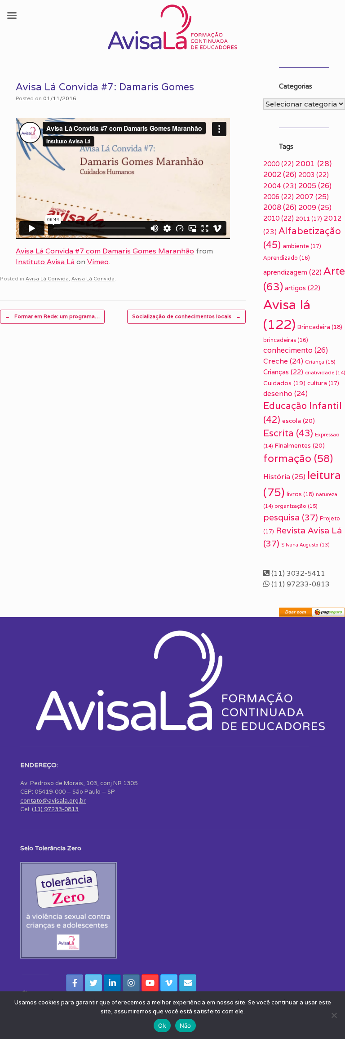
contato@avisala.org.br (53, 800)
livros (300, 494)
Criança (320, 361)
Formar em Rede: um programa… (52, 316)
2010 (278, 218)
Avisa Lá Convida (47, 278)
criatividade (325, 372)
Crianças (283, 372)
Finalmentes (299, 445)
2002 (279, 174)
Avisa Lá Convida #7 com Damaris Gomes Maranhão (105, 251)
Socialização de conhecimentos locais (186, 316)
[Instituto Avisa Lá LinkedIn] (112, 982)
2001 (314, 164)
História (284, 476)
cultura (323, 383)
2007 (312, 196)
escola (298, 421)
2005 (315, 186)
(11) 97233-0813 (55, 809)
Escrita (288, 433)
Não (185, 1025)
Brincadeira (319, 327)
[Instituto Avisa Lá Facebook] (74, 982)
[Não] (333, 1015)
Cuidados (284, 383)
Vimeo (98, 261)
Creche (283, 360)
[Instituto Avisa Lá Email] (187, 982)
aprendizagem (292, 272)
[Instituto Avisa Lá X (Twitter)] (93, 982)
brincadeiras (285, 340)
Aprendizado (286, 257)
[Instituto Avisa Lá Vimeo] (168, 982)
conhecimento (295, 350)
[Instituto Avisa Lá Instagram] (131, 982)
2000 (278, 164)
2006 (278, 196)
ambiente (302, 246)
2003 (313, 174)
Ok (162, 1025)
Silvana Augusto (305, 545)
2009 (315, 207)
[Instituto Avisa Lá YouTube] (150, 982)
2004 (279, 186)
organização (296, 505)
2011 (309, 218)
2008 (279, 207)
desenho (285, 393)
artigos (302, 288)
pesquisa (290, 517)
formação (298, 458)
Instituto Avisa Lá (45, 261)
